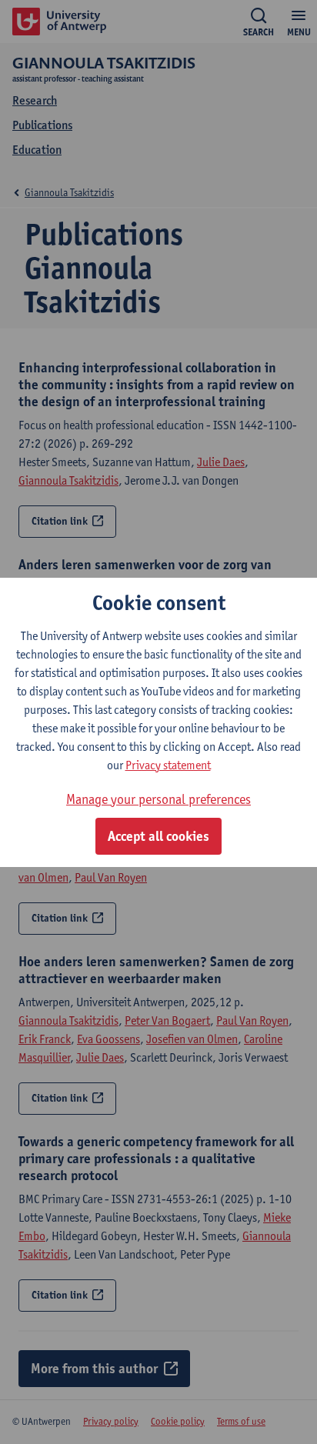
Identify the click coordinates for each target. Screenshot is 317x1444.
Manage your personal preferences (158, 799)
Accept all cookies (158, 836)
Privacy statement (168, 765)
